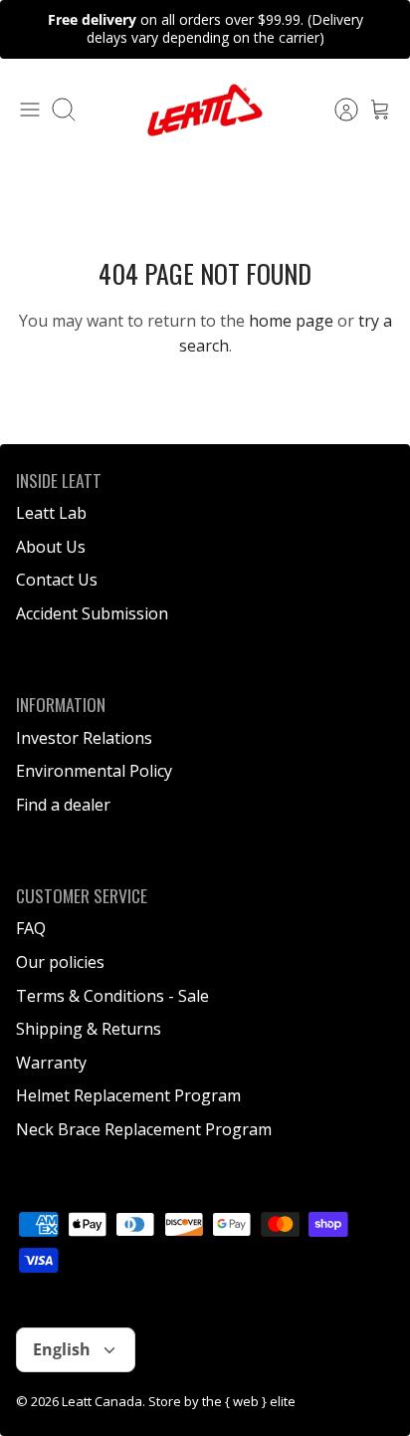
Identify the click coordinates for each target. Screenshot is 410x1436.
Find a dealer (63, 805)
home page (291, 321)
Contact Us (57, 580)
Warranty (51, 1063)
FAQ (31, 928)
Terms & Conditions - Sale (112, 996)
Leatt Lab (51, 513)
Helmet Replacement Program (128, 1095)
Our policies (60, 962)
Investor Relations (84, 738)
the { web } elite (249, 1401)
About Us (51, 547)
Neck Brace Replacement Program (144, 1129)
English (62, 1349)
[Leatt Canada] (205, 110)
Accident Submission (92, 613)
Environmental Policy (94, 771)
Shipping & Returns (88, 1029)
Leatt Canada (102, 1401)
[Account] (336, 109)
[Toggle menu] (30, 109)
